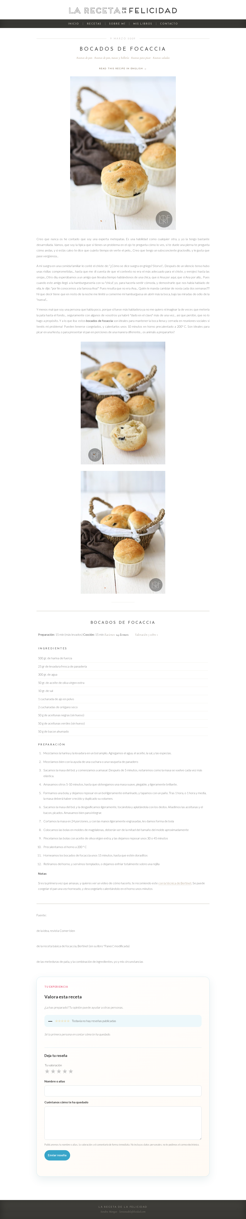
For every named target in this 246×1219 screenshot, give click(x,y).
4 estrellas (65, 1071)
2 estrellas (53, 1071)
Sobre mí (117, 24)
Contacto (169, 24)
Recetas (94, 24)
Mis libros (142, 24)
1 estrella (47, 1071)
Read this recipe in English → (123, 69)
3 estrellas (59, 1071)
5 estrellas (71, 1071)
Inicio (73, 24)
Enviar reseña (57, 1155)
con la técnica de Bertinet (174, 883)
